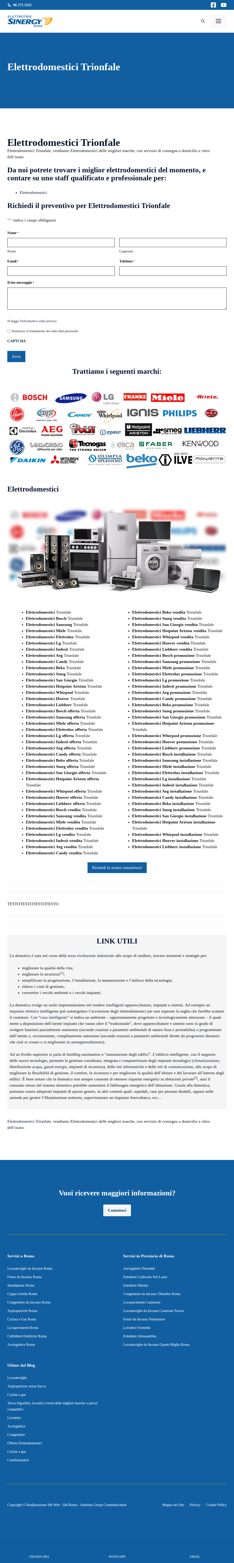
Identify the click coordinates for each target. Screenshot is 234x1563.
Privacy (195, 1505)
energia (61, 1066)
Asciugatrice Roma (21, 1345)
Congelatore (16, 1435)
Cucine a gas (16, 1451)
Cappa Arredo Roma (22, 1294)
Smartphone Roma (20, 1285)
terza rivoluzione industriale (91, 955)
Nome (11, 251)
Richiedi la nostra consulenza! (117, 867)
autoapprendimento (87, 1042)
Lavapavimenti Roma (22, 1328)
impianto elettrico (24, 1011)
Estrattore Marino (135, 1285)
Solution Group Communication (103, 1505)
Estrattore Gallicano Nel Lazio (145, 1277)
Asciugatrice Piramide (139, 1268)
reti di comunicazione (175, 1066)
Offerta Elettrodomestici (24, 1443)
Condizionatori (18, 1460)
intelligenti (115, 1005)
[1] (62, 973)
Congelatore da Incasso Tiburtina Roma (151, 1294)
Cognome (126, 251)
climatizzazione (206, 1060)
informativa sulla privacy (39, 321)
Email (13, 261)
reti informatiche (130, 1066)
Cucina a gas (16, 1395)
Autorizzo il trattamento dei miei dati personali (44, 331)
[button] (203, 21)
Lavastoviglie (17, 1378)
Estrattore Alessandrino (140, 1336)
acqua (37, 1066)
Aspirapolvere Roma (22, 1311)
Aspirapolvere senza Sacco (26, 1386)
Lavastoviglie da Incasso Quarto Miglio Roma (156, 1345)
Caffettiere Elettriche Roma (27, 1336)
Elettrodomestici (33, 192)
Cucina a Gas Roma (21, 1319)
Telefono (127, 261)
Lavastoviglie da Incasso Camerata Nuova (153, 1311)
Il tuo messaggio (20, 282)
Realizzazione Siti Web (43, 1505)
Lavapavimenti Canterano (141, 1302)
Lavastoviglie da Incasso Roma (29, 1268)
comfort (80, 1073)
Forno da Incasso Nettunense (144, 1319)
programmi (195, 1036)
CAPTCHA (16, 341)
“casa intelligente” (54, 1017)
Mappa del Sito (173, 1505)
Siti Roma (70, 1505)
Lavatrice (14, 1418)
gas (47, 1066)
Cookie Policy (216, 1505)
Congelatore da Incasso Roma (29, 1302)
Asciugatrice (16, 1426)
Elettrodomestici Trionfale (29, 1121)
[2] (196, 1078)
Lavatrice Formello (137, 1328)
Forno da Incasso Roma (24, 1277)
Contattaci (117, 1210)
